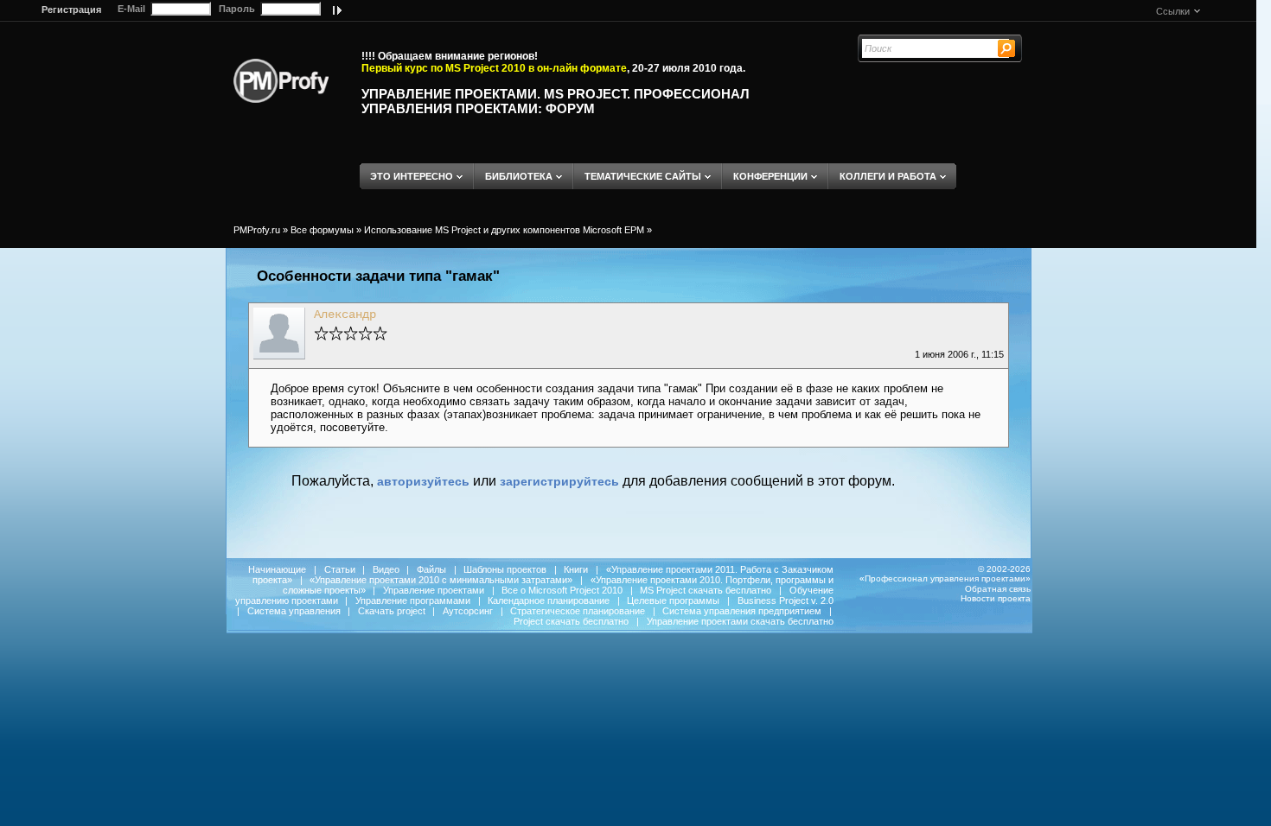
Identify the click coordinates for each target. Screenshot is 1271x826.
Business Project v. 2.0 (785, 600)
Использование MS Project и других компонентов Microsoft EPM (504, 230)
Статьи (339, 569)
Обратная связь (998, 589)
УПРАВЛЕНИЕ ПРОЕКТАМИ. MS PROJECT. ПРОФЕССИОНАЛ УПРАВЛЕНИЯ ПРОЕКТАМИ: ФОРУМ (555, 101)
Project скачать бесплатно (571, 621)
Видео (386, 569)
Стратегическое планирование (577, 611)
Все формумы (322, 230)
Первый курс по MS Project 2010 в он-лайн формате (494, 68)
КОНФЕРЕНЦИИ (770, 176)
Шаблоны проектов (504, 569)
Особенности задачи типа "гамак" (378, 276)
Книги (576, 569)
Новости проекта (996, 598)
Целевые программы (673, 600)
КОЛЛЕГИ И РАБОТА (888, 176)
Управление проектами (433, 590)
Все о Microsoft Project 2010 (562, 590)
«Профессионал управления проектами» (945, 578)
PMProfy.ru (256, 230)
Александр (345, 314)
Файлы (431, 569)
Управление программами (412, 600)
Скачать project (391, 611)
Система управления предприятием (741, 611)
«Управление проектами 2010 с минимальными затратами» (441, 580)
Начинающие (277, 569)
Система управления (294, 611)
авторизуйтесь (423, 481)
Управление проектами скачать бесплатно (740, 621)
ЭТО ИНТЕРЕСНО (411, 176)
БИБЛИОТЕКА (518, 176)
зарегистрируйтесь (559, 481)
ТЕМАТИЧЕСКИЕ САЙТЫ (642, 176)
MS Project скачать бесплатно (705, 590)
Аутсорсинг (468, 611)
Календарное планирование (549, 600)
